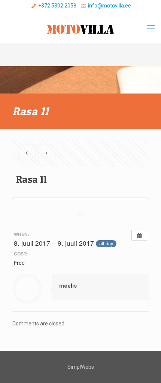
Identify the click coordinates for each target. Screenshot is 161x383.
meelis (68, 285)
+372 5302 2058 (57, 6)
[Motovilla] (80, 28)
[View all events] (139, 235)
